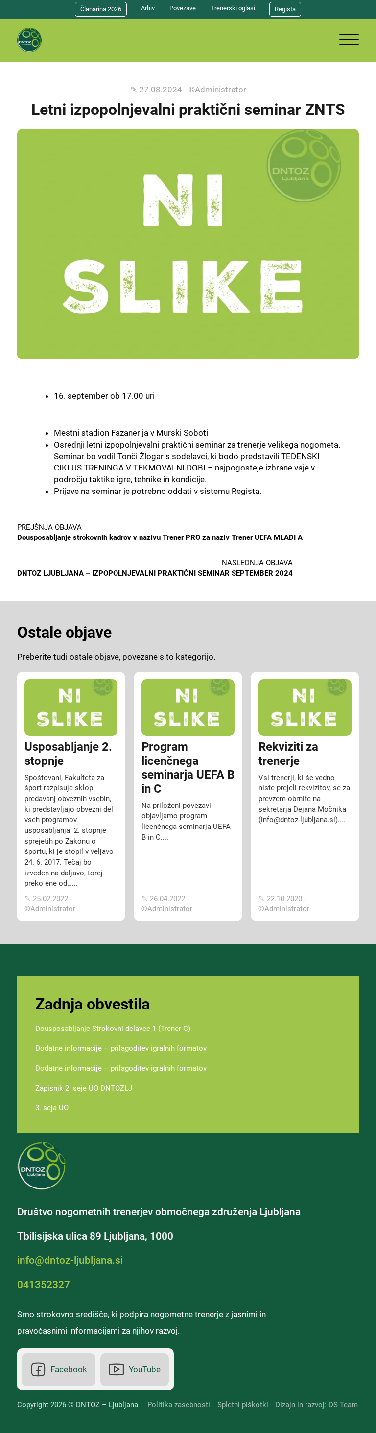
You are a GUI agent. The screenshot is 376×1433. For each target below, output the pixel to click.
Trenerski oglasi (233, 8)
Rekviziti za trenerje (288, 754)
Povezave (182, 8)
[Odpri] (349, 40)
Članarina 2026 (100, 9)
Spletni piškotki (242, 1404)
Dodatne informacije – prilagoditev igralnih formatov (121, 1048)
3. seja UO (52, 1107)
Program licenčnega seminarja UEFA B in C (188, 768)
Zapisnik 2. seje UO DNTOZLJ (83, 1088)
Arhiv (148, 8)
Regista (285, 9)
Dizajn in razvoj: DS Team (316, 1404)
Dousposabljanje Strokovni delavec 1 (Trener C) (112, 1028)
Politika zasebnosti (178, 1404)
